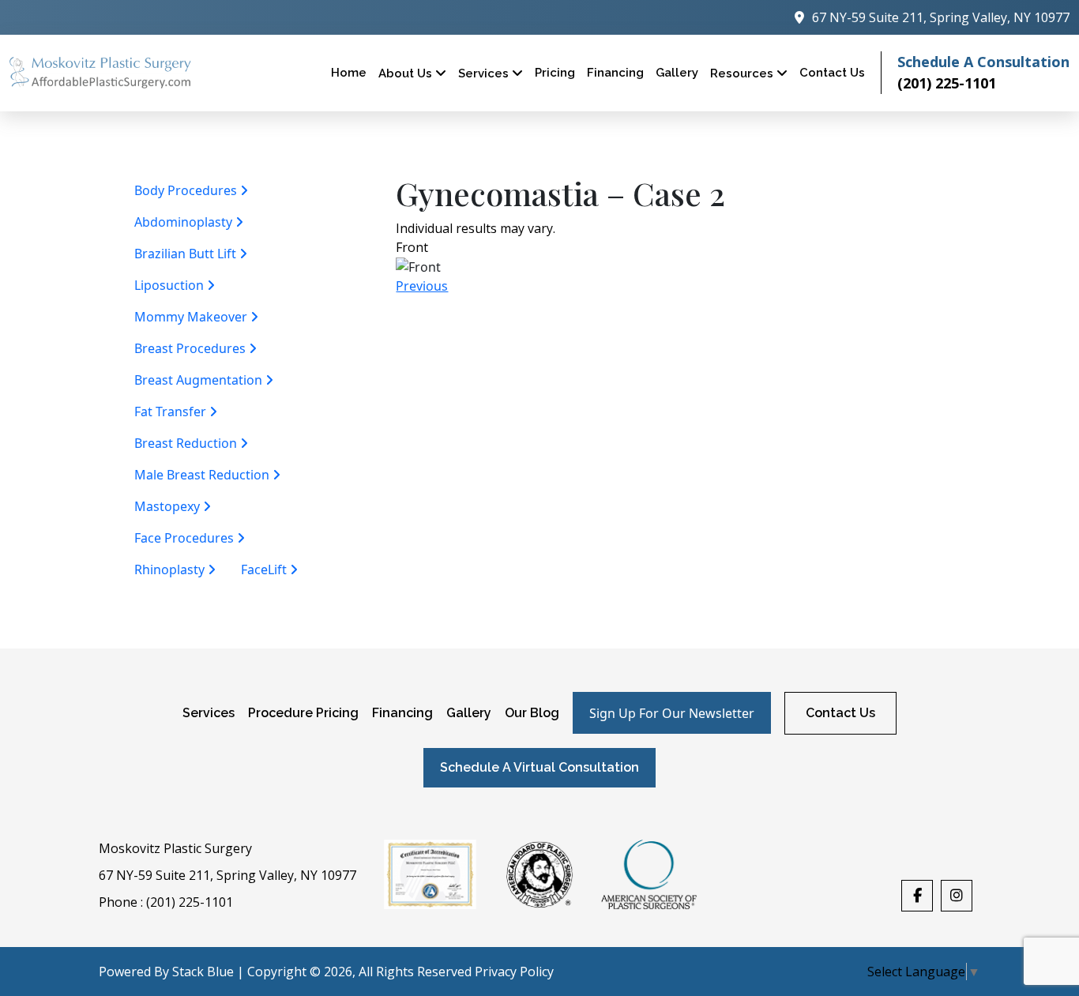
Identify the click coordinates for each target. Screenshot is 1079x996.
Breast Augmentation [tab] (199, 380)
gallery (677, 73)
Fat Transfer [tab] (171, 411)
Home (349, 73)
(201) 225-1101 (946, 82)
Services (485, 73)
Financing (615, 73)
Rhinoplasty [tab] (171, 569)
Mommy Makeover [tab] (192, 316)
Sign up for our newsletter (671, 713)
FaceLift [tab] (265, 569)
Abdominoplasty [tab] (184, 222)
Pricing (555, 73)
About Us (406, 73)
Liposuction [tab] (170, 285)
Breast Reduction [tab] (187, 443)
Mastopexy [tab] (168, 506)
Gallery (468, 712)
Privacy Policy (514, 971)
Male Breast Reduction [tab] (203, 474)
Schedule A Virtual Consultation (539, 767)
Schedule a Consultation (983, 61)
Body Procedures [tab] (187, 190)
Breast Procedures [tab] (191, 348)
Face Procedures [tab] (185, 538)
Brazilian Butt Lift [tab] (186, 253)
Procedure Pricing (303, 712)
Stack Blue (203, 971)
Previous (422, 286)
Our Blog (532, 712)
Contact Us (832, 73)
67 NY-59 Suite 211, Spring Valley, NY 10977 (227, 875)
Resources (743, 73)
